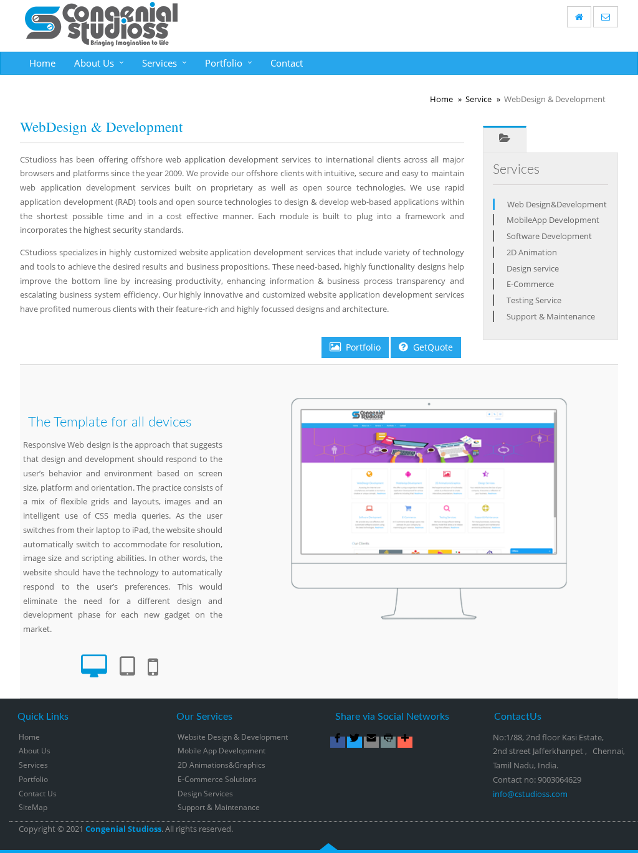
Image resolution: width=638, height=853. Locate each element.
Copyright (37, 828)
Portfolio (223, 63)
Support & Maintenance (551, 316)
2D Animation (532, 252)
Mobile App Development (221, 750)
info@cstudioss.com (530, 793)
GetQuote (433, 347)
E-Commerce (530, 284)
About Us (94, 63)
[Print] (388, 742)
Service (478, 99)
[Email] (371, 742)
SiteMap (33, 807)
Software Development (549, 236)
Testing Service (534, 300)
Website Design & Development (233, 737)
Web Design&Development (557, 204)
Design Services (205, 793)
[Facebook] (337, 742)
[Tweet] (354, 742)
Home (42, 63)
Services (159, 63)
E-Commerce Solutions (217, 779)
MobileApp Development (553, 219)
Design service (533, 268)
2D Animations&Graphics (221, 765)
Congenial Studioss (123, 828)
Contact (286, 63)
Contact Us (38, 793)
